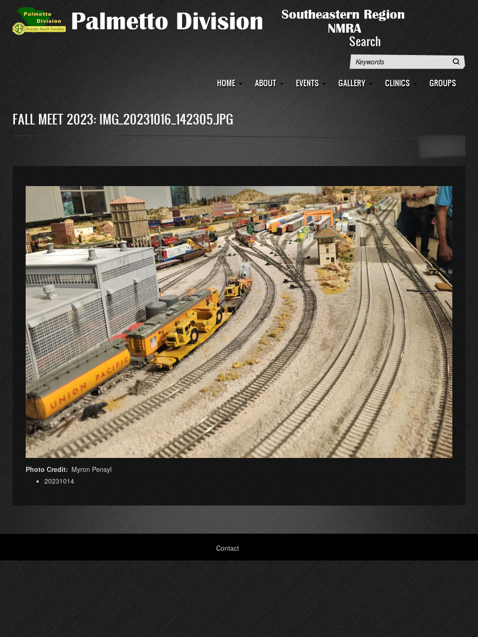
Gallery (352, 82)
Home (226, 82)
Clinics (397, 82)
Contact (227, 548)
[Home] (223, 20)
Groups (442, 82)
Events (307, 82)
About (265, 82)
